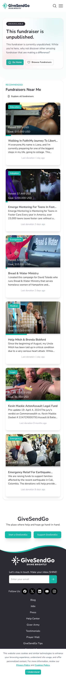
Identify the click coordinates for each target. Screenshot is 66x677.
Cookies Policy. (42, 665)
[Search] (54, 5)
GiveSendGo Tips (33, 643)
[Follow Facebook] (25, 591)
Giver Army (33, 624)
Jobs (33, 606)
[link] (33, 134)
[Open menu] (61, 6)
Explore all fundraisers (22, 96)
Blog (33, 600)
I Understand (33, 671)
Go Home (17, 62)
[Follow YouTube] (47, 591)
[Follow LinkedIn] (40, 591)
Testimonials (33, 631)
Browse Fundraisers (42, 62)
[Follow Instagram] (54, 591)
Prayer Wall (33, 637)
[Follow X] (32, 591)
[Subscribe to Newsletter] (53, 579)
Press (33, 612)
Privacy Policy (23, 665)
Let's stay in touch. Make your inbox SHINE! (33, 572)
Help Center (33, 618)
